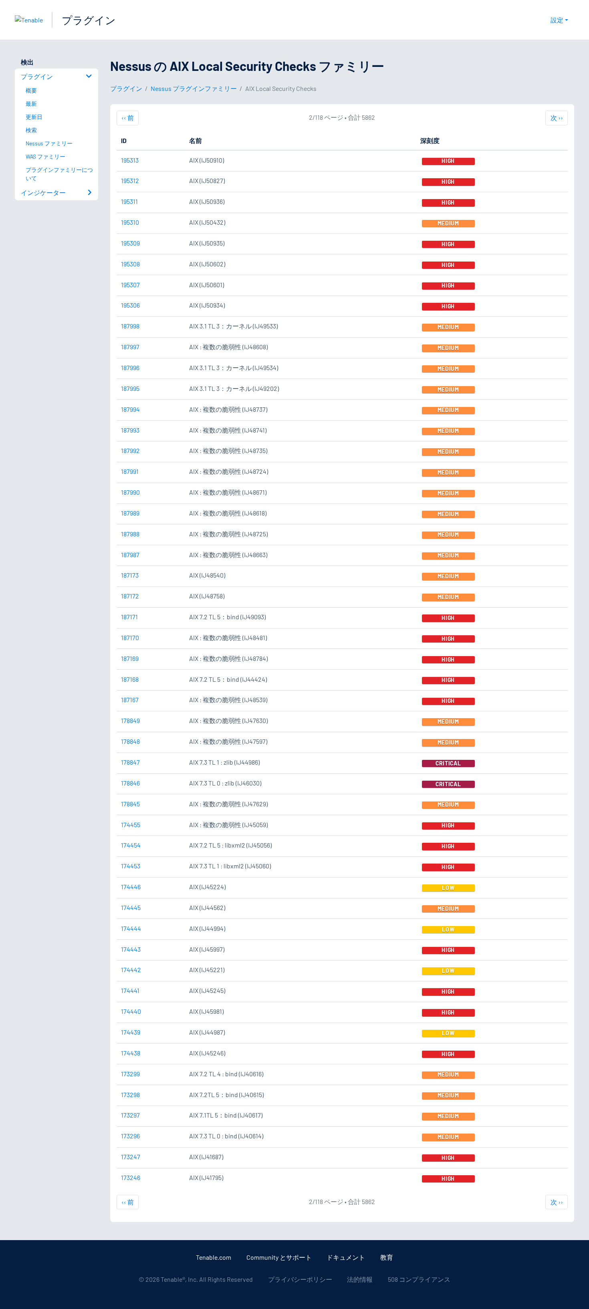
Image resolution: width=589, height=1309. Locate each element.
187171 (129, 616)
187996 (130, 367)
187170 (130, 637)
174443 (131, 949)
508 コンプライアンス (419, 1279)
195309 (130, 243)
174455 (130, 824)
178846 (130, 783)
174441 (130, 990)
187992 (130, 450)
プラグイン (89, 20)
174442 (131, 969)
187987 (130, 554)
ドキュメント (346, 1257)
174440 (131, 1011)
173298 (130, 1094)
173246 (130, 1177)
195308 (130, 264)
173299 (130, 1073)
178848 (130, 741)
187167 (130, 699)
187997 (130, 346)
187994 (130, 409)
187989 (130, 513)
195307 (130, 284)
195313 (130, 160)
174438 (130, 1053)
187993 (130, 430)
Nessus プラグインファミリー (194, 88)
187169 (130, 658)
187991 (130, 471)
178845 (130, 804)
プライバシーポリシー (300, 1279)
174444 (131, 928)
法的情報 (360, 1279)
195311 (129, 201)
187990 (130, 492)
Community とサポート (279, 1257)
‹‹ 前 (130, 117)
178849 (130, 720)
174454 (131, 845)
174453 (130, 866)
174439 (130, 1032)
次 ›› (556, 117)
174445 (131, 907)
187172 (130, 596)
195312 (130, 180)
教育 (386, 1257)
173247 (130, 1156)
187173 (130, 575)
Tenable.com (213, 1257)
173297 (130, 1115)
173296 (130, 1136)
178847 (130, 762)
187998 (130, 326)
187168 (130, 679)
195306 (130, 305)
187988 (130, 534)
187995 (130, 388)
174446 (131, 886)
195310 (130, 222)
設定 (557, 20)
